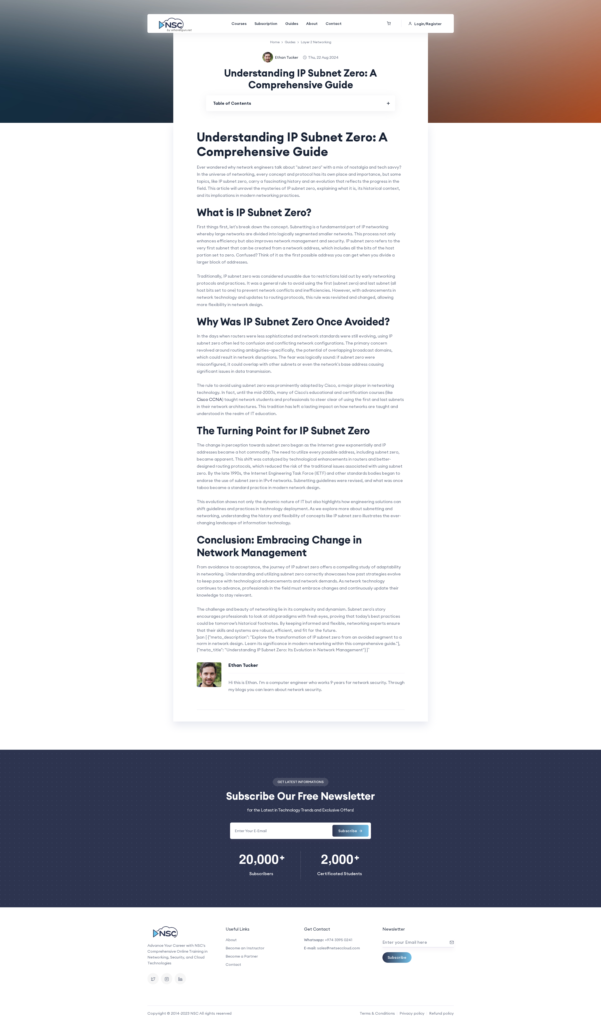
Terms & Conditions (377, 1013)
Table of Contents (232, 103)
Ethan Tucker (286, 57)
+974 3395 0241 (338, 939)
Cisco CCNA (209, 399)
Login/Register (428, 23)
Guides (291, 23)
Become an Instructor (245, 948)
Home (275, 42)
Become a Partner (242, 956)
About (312, 23)
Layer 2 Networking (316, 42)
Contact (334, 23)
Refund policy (441, 1013)
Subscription (265, 23)
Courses (239, 23)
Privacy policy (412, 1013)
